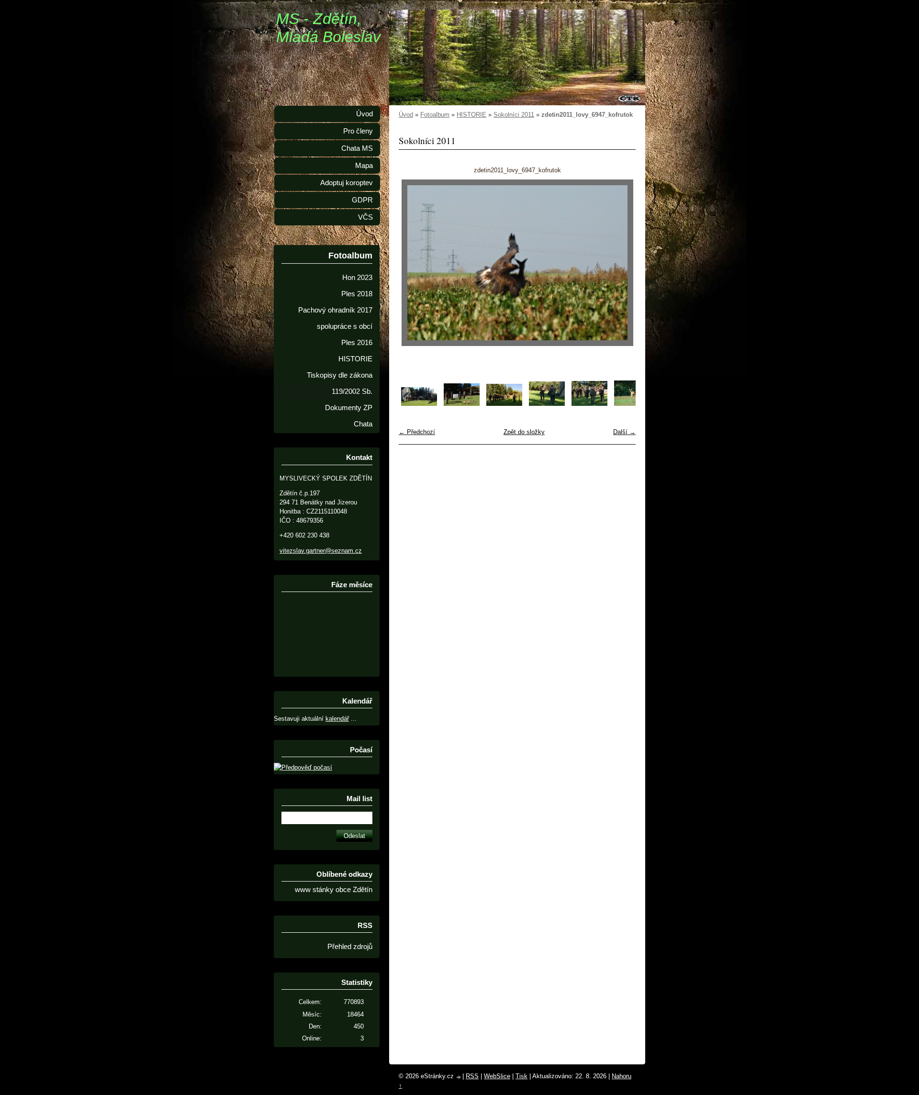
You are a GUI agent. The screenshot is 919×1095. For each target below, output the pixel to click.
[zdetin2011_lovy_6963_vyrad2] (462, 403)
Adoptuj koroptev (346, 183)
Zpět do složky (524, 432)
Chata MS (357, 148)
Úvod (406, 114)
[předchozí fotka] (414, 262)
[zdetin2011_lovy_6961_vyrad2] (419, 403)
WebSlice (497, 1076)
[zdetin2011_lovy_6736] (632, 403)
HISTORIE (471, 114)
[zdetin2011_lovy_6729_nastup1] (504, 403)
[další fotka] (620, 262)
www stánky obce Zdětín (333, 890)
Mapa (364, 165)
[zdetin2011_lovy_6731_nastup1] (547, 403)
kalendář (337, 718)
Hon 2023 (357, 277)
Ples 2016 (356, 342)
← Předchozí (417, 432)
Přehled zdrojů (349, 946)
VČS (365, 217)
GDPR (362, 200)
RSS (472, 1076)
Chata (363, 424)
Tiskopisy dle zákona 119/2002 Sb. (339, 383)
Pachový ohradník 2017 (335, 310)
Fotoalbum (434, 114)
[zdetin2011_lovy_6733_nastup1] (589, 403)
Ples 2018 (356, 294)
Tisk (521, 1076)
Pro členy (358, 131)
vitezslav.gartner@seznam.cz (321, 550)
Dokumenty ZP (348, 408)
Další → (624, 432)
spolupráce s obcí (344, 326)
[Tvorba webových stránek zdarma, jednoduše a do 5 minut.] (459, 1077)
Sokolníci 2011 (513, 114)
